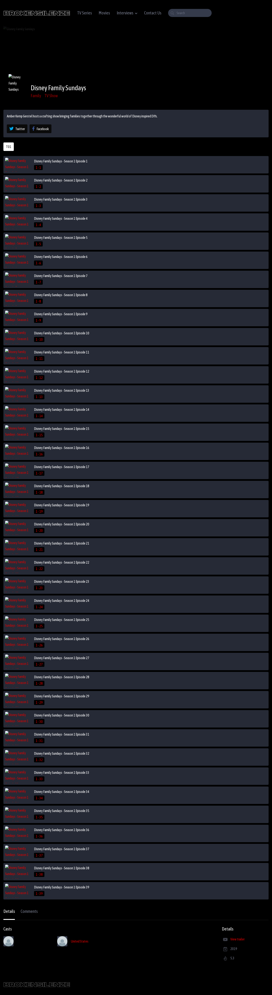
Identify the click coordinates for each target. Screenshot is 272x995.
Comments (29, 911)
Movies (104, 12)
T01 (8, 147)
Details (9, 911)
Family (36, 95)
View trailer (237, 939)
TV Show (51, 95)
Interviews (125, 12)
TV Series (84, 12)
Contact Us (152, 12)
